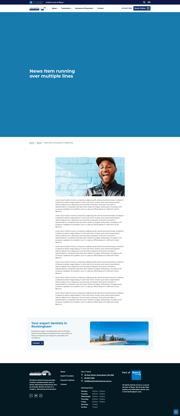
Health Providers (67, 376)
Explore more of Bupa (54, 2)
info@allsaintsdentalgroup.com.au (97, 381)
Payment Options (67, 380)
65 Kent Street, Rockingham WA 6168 (99, 375)
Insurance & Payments (84, 8)
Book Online (140, 8)
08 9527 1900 (127, 8)
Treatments (65, 8)
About (54, 8)
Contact (100, 8)
